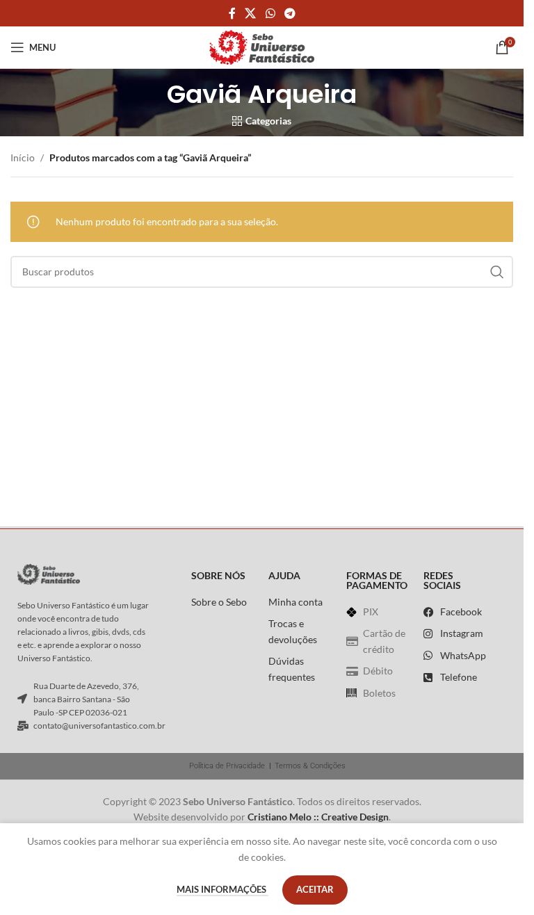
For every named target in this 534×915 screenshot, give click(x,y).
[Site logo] (262, 46)
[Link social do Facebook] (232, 13)
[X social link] (251, 13)
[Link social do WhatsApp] (270, 13)
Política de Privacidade (227, 765)
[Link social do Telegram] (290, 13)
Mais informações (222, 889)
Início (22, 157)
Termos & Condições (310, 765)
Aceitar (315, 889)
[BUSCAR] (497, 272)
